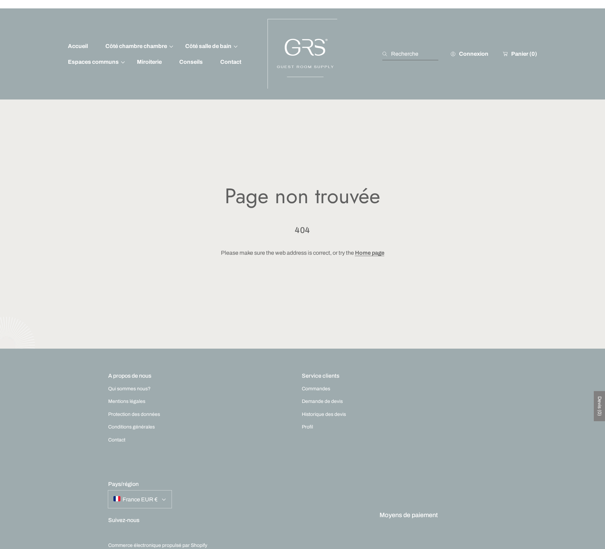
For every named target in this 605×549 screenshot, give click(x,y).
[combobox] (410, 54)
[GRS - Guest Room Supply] (302, 54)
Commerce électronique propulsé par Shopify (157, 545)
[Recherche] (386, 54)
